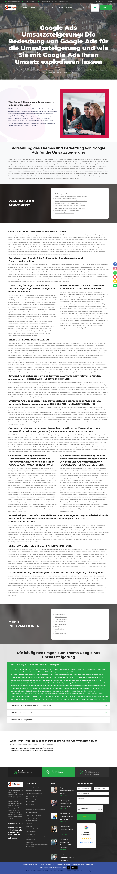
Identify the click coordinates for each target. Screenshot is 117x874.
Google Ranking (60, 624)
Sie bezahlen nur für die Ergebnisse (67, 210)
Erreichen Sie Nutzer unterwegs (66, 198)
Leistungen (31, 783)
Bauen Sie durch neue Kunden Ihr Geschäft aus (71, 196)
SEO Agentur (30, 804)
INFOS (61, 7)
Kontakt (106, 7)
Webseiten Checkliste (33, 829)
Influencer (29, 823)
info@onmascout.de (13, 1)
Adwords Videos (60, 633)
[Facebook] (96, 1)
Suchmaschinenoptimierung (35, 788)
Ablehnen (74, 867)
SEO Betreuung (31, 799)
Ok (68, 867)
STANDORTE (79, 7)
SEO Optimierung (31, 796)
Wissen (69, 7)
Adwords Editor (60, 614)
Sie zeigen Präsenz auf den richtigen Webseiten (71, 201)
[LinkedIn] (102, 1)
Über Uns (33, 7)
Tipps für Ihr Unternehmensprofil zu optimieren (37, 845)
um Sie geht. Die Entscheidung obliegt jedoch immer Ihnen (66, 816)
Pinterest (29, 826)
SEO (27, 807)
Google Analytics (60, 621)
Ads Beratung (30, 834)
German (108, 1)
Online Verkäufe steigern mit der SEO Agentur (66, 829)
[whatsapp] (115, 286)
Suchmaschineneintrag (33, 790)
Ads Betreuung (31, 831)
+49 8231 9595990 (30, 1)
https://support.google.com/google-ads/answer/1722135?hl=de (32, 748)
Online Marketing (31, 820)
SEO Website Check (32, 812)
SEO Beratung (30, 801)
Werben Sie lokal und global (64, 213)
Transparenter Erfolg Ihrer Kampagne (68, 203)
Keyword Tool (59, 626)
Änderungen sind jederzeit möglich (67, 194)
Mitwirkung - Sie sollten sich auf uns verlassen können (66, 803)
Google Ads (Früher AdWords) (36, 837)
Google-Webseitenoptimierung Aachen (67, 790)
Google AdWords (61, 619)
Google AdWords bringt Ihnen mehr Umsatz (70, 206)
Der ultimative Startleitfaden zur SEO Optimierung (67, 857)
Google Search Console (33, 815)
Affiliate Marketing (61, 617)
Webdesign (29, 842)
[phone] (115, 273)
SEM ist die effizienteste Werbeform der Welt (70, 208)
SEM (56, 631)
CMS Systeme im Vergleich (34, 793)
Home (25, 7)
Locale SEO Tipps (31, 840)
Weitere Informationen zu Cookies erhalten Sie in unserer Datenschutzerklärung (58, 871)
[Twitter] (99, 1)
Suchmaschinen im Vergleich (35, 810)
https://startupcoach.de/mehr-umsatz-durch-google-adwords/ (32, 750)
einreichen (86, 816)
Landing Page (59, 629)
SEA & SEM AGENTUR (48, 7)
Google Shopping (31, 818)
